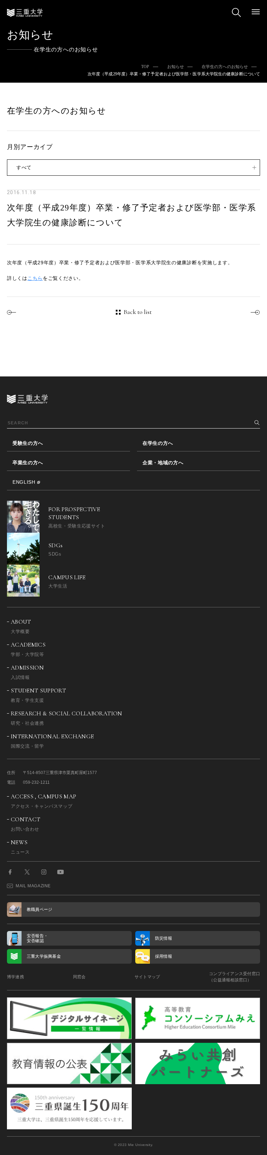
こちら (35, 278)
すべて (24, 167)
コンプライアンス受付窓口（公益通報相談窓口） (234, 976)
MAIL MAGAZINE (33, 886)
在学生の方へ (158, 443)
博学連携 (15, 976)
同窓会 (79, 976)
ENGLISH (24, 482)
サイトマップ (147, 976)
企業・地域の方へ (163, 462)
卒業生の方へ (28, 462)
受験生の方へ (28, 443)
